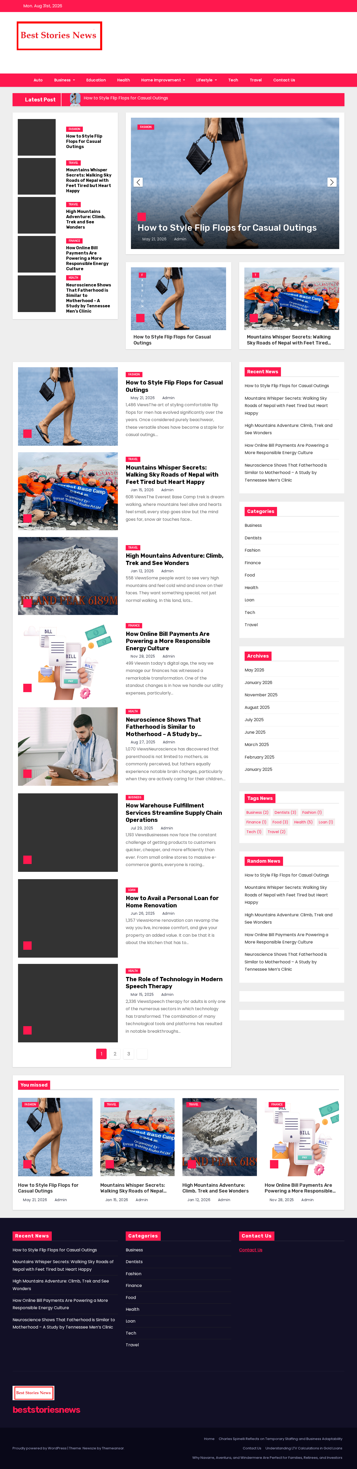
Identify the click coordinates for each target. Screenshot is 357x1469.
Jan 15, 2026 (143, 490)
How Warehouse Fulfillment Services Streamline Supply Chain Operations (174, 812)
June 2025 (255, 732)
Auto (38, 80)
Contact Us (284, 80)
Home (209, 1438)
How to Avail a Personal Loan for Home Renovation (172, 902)
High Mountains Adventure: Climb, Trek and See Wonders (85, 219)
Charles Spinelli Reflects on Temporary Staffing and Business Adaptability (280, 1438)
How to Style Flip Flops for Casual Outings (84, 141)
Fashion (74, 129)
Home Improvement (161, 80)
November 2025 (261, 695)
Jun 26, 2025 (143, 913)
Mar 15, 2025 (143, 994)
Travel (256, 80)
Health (123, 80)
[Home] (20, 80)
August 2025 (257, 707)
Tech (233, 80)
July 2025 (254, 720)
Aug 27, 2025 (144, 742)
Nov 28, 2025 (143, 656)
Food (250, 575)
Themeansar (113, 1448)
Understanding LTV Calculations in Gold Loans (304, 1448)
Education (96, 80)
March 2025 (257, 745)
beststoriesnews (46, 57)
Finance (74, 241)
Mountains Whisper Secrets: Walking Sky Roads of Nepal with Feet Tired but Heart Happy (89, 180)
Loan (131, 890)
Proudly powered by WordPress (40, 1448)
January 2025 (258, 769)
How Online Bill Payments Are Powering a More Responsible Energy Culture (87, 258)
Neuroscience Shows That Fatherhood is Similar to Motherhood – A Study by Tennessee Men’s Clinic (88, 298)
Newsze (89, 1448)
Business (63, 80)
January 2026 (258, 683)
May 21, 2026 (155, 239)
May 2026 (254, 670)
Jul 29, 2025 (142, 828)
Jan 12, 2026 (143, 571)
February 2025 (259, 757)
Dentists (253, 538)
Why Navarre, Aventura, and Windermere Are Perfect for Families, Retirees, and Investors (267, 1457)
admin (179, 239)
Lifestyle (205, 80)
